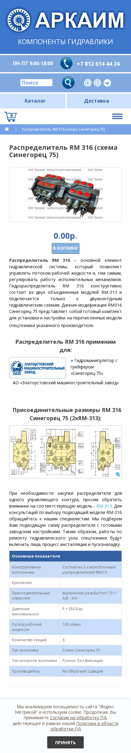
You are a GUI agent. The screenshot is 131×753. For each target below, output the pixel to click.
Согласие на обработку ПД (78, 717)
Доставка (96, 100)
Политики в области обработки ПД (85, 726)
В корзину (65, 248)
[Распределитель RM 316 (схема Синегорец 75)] (65, 194)
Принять (65, 742)
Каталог (35, 100)
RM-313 (104, 506)
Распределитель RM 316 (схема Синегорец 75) (63, 129)
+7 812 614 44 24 (98, 63)
